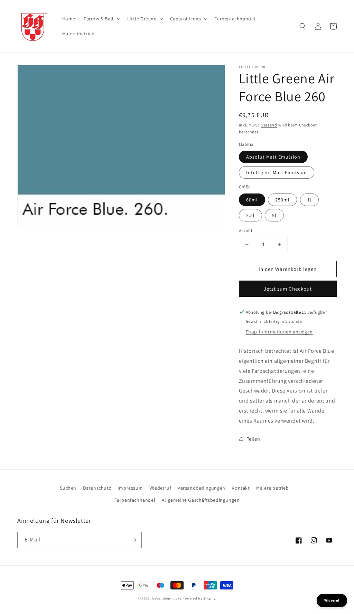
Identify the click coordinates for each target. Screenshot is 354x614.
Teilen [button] (253, 439)
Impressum (130, 488)
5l (274, 215)
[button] (101, 18)
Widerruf (331, 600)
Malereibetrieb (272, 488)
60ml (252, 200)
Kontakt (241, 488)
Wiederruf (160, 488)
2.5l (250, 215)
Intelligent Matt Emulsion (276, 172)
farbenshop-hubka (167, 598)
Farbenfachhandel (135, 500)
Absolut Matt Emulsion (273, 157)
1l (309, 200)
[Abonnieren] (133, 540)
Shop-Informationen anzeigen (279, 332)
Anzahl (245, 231)
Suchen (68, 488)
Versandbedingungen (201, 488)
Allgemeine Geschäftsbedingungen (201, 500)
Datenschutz (97, 488)
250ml (282, 200)
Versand (269, 124)
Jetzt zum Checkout (288, 288)
